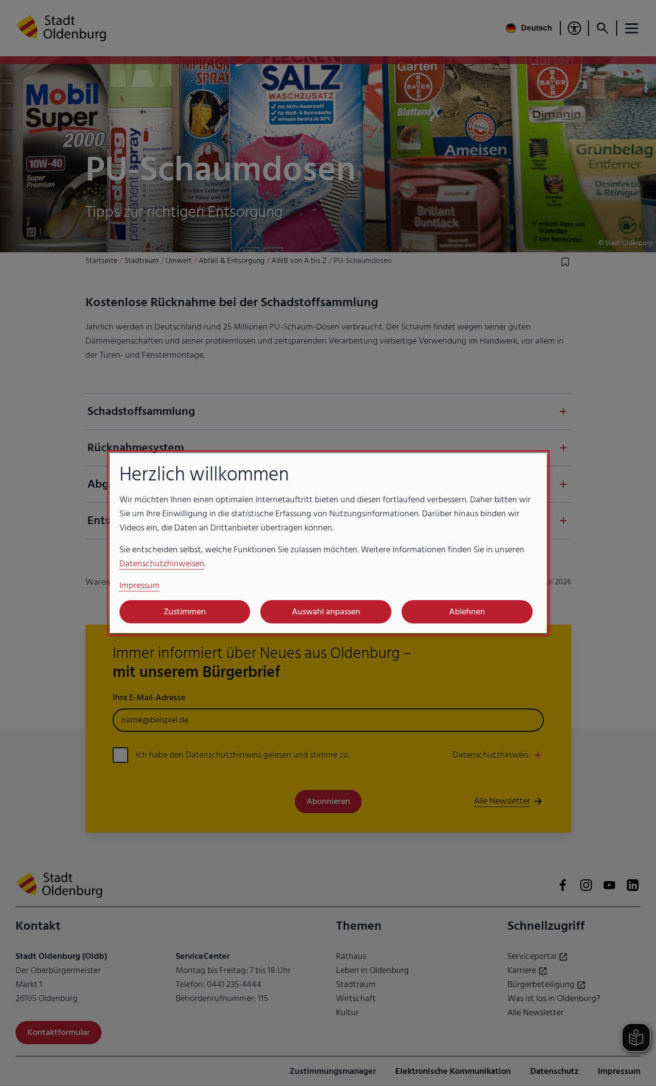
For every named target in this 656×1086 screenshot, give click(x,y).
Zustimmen (185, 612)
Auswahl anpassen (326, 612)
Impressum (139, 585)
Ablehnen (467, 612)
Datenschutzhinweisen (161, 563)
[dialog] (328, 543)
